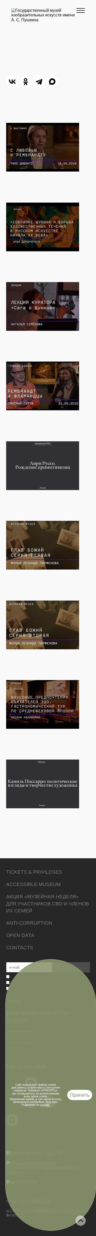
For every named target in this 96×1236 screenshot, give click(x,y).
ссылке (45, 1104)
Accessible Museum (33, 884)
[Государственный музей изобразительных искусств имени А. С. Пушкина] (44, 20)
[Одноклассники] (25, 81)
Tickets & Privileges (34, 872)
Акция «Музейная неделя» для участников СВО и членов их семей (47, 904)
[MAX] (52, 81)
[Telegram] (39, 81)
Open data (20, 935)
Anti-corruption (29, 923)
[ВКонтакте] (12, 81)
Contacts (19, 947)
